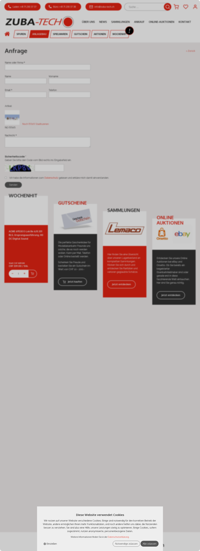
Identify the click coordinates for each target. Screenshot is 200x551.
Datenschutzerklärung (118, 537)
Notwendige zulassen (126, 543)
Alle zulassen (149, 543)
